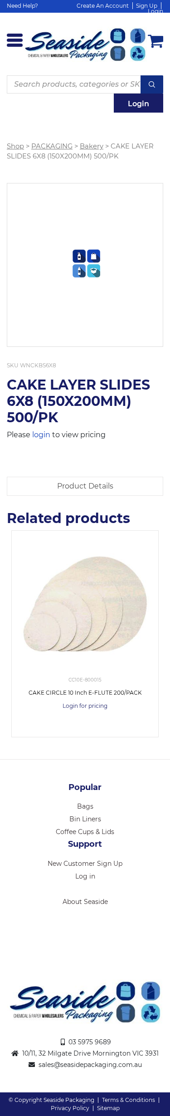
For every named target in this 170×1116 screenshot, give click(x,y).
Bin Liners (85, 819)
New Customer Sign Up (85, 863)
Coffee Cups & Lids (85, 832)
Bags (85, 806)
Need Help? (22, 5)
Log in (85, 876)
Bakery (91, 146)
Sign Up (146, 5)
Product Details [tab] (85, 486)
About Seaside (85, 902)
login (41, 434)
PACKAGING (52, 146)
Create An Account (103, 5)
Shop (15, 146)
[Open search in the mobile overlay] (85, 84)
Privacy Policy (70, 1108)
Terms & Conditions (128, 1099)
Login (155, 11)
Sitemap (108, 1108)
